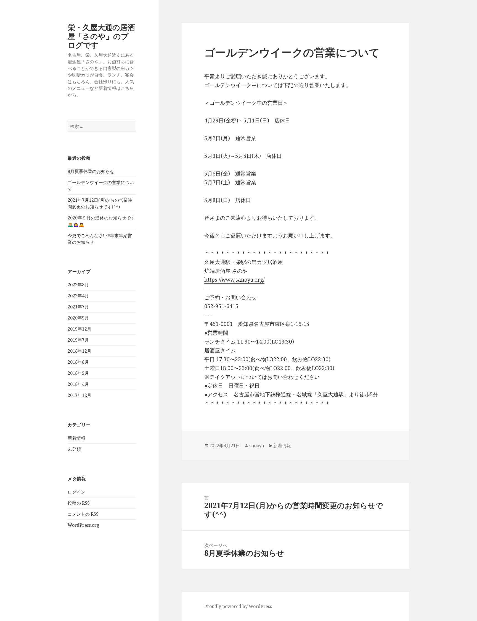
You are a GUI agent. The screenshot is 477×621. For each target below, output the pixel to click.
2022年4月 (78, 296)
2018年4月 (78, 384)
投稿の (79, 503)
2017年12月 (79, 395)
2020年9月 (78, 318)
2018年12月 (79, 351)
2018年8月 (78, 362)
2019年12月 (79, 329)
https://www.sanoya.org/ (234, 279)
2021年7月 (78, 307)
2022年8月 (78, 285)
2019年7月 (78, 340)
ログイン (76, 492)
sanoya (256, 445)
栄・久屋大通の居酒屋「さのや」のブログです (101, 36)
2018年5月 (78, 373)
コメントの (83, 514)
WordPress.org (83, 525)
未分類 (74, 449)
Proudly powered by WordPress (238, 606)
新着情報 (76, 438)
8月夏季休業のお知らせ (91, 171)
